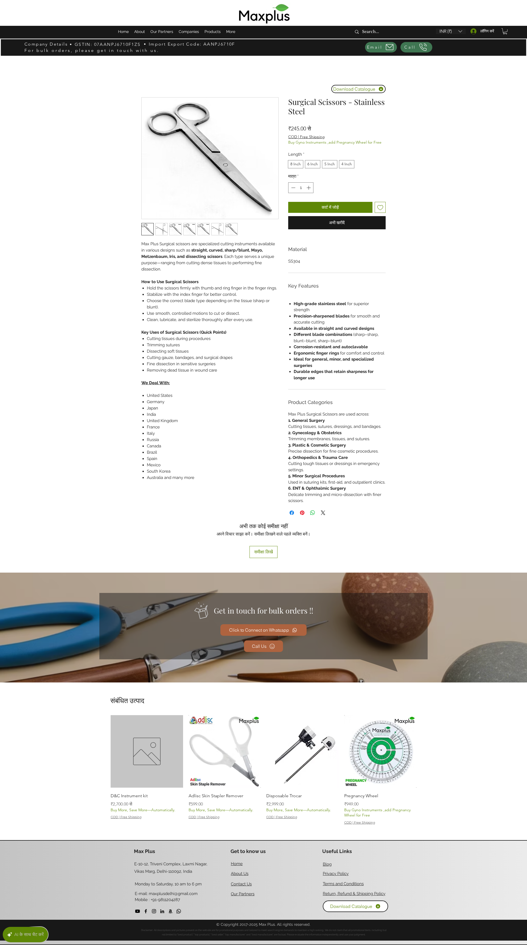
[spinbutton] (300, 188)
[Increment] (309, 188)
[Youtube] (137, 911)
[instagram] (154, 911)
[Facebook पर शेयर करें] (291, 512)
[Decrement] (292, 188)
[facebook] (145, 911)
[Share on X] (323, 512)
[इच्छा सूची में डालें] (380, 207)
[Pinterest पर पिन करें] (302, 512)
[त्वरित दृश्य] (147, 751)
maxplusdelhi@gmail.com (173, 893)
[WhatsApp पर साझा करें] (312, 512)
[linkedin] (162, 911)
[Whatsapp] (178, 911)
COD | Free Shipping (306, 136)
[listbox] (451, 31)
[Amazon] (170, 911)
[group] (263, 771)
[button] (451, 31)
